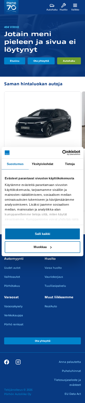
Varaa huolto (53, 267)
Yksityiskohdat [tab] (42, 163)
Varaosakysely (13, 306)
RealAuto (51, 306)
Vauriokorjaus (54, 276)
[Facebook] (6, 362)
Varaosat (11, 297)
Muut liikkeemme (59, 297)
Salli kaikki (42, 234)
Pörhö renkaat (13, 324)
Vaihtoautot (12, 276)
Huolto (50, 259)
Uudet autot (12, 267)
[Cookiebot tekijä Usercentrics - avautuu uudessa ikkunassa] (62, 152)
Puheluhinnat (71, 370)
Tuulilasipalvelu (55, 285)
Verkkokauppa (13, 315)
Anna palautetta (70, 361)
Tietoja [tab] (70, 163)
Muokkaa (40, 247)
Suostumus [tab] (15, 163)
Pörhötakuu (12, 285)
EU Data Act (73, 393)
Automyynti (14, 259)
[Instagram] (18, 362)
